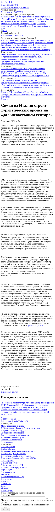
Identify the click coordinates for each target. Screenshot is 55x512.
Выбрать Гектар (22, 68)
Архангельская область (11, 17)
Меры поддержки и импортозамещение (24, 93)
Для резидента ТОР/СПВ (12, 12)
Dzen (23, 421)
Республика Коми (8, 21)
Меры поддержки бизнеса (12, 54)
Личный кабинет (8, 33)
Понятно (5, 510)
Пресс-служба (37, 92)
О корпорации (7, 460)
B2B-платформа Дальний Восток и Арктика (20, 428)
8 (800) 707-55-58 (8, 419)
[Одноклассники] (9, 389)
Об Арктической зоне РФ (12, 465)
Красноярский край (30, 17)
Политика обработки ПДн (12, 477)
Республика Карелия (44, 19)
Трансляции (48, 94)
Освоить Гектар (8, 68)
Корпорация (34, 83)
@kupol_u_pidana (35, 325)
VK (19, 421)
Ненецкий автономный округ (21, 19)
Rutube (15, 421)
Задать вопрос (19, 64)
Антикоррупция (35, 87)
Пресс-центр (6, 479)
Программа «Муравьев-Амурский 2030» (31, 75)
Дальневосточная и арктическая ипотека (18, 451)
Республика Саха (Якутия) (28, 21)
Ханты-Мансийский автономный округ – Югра (24, 22)
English (11, 5)
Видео (21, 92)
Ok (27, 421)
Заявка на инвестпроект (11, 440)
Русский (4, 5)
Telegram (5, 421)
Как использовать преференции (15, 435)
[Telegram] (2, 389)
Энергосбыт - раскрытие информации (25, 85)
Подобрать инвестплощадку (22, 57)
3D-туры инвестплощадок (12, 433)
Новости (5, 92)
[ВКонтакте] (6, 389)
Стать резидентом (9, 7)
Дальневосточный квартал (24, 61)
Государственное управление (16, 83)
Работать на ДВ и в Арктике (16, 73)
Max (10, 421)
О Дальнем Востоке (9, 80)
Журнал (27, 92)
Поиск (4, 28)
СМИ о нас (13, 92)
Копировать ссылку (9, 392)
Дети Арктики (36, 94)
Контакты (5, 97)
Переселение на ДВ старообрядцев (16, 456)
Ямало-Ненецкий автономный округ (34, 26)
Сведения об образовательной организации (27, 86)
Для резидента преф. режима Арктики (17, 38)
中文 (16, 5)
